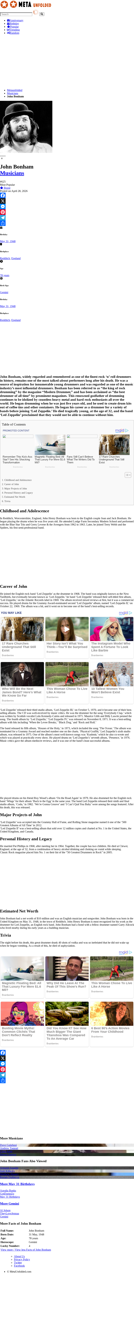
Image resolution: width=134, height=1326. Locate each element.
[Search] (41, 14)
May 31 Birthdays (10, 1196)
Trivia (7, 501)
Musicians (12, 93)
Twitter (18, 1262)
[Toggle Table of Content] (126, 475)
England (16, 258)
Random (14, 32)
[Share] (67, 223)
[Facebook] (67, 195)
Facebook (19, 1265)
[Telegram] (67, 217)
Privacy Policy (22, 1259)
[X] (67, 201)
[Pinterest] (67, 212)
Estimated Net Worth (14, 496)
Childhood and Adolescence (18, 480)
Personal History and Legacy (18, 492)
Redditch (5, 258)
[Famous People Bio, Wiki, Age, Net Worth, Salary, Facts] (26, 7)
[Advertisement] (67, 61)
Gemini (4, 292)
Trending (15, 29)
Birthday (14, 23)
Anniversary (16, 20)
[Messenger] (67, 206)
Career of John (11, 484)
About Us (19, 1256)
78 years (4, 275)
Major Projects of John (15, 488)
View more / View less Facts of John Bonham (26, 1249)
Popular (14, 26)
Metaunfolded (14, 90)
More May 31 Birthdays (17, 1184)
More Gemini (9, 1203)
